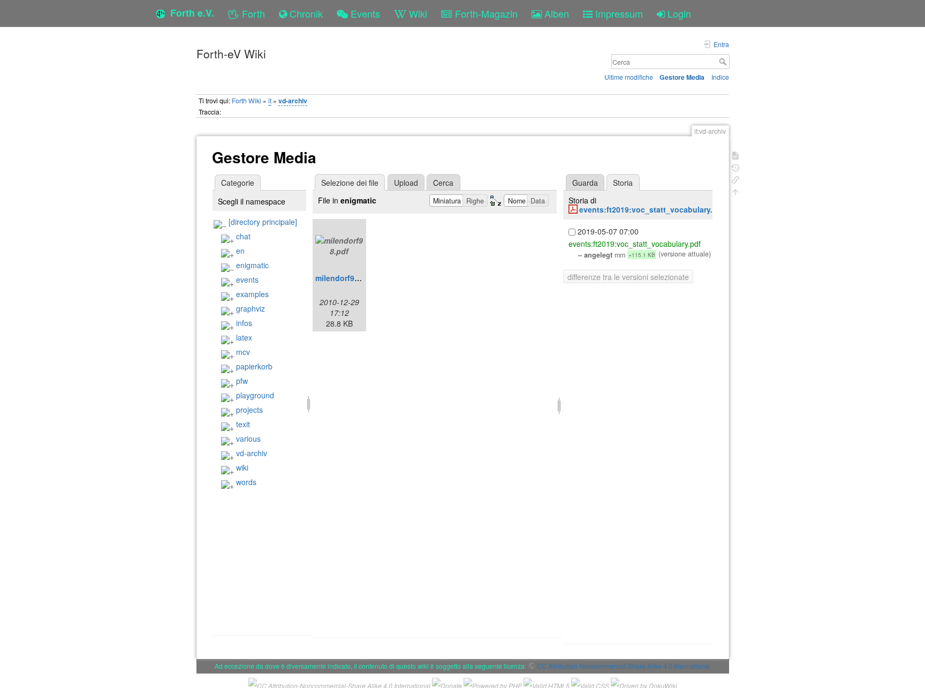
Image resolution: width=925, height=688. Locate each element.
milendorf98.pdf (344, 278)
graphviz (250, 308)
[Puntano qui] (735, 178)
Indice (720, 76)
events (247, 279)
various (248, 438)
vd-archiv (292, 100)
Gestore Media (681, 77)
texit (243, 424)
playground (255, 395)
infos (244, 322)
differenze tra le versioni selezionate (628, 276)
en (240, 250)
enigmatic (252, 265)
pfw (242, 380)
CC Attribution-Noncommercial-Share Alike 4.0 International (623, 665)
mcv (243, 351)
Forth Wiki (246, 100)
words (246, 482)
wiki (242, 467)
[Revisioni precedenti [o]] (735, 167)
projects (249, 409)
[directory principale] (263, 221)
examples (252, 294)
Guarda (585, 182)
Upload (406, 182)
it (269, 100)
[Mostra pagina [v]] (735, 154)
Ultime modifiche (628, 76)
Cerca (724, 61)
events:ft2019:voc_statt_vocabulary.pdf (652, 209)
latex (244, 337)
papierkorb (254, 366)
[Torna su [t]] (735, 191)
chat (243, 236)
